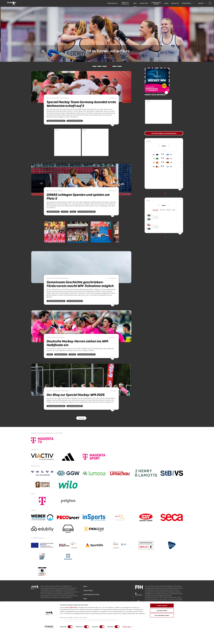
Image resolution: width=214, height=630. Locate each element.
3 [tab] (103, 67)
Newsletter (175, 3)
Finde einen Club (112, 3)
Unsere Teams (144, 3)
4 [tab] (108, 67)
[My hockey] (209, 3)
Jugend (166, 3)
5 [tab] (113, 67)
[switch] (86, 626)
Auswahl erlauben (162, 610)
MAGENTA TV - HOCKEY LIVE (125, 3)
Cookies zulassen (162, 605)
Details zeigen (126, 626)
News (135, 3)
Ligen (85, 598)
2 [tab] (98, 67)
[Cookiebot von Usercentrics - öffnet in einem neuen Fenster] (49, 626)
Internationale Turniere (156, 3)
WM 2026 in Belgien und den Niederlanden (107, 57)
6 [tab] (118, 67)
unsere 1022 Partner (71, 607)
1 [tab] (93, 67)
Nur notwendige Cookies (162, 615)
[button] (54, 236)
